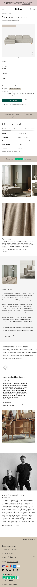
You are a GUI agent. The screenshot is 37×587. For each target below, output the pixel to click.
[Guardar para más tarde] (26, 100)
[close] (34, 3)
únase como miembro (18, 93)
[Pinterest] (14, 570)
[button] (18, 57)
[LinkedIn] (17, 570)
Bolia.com (4, 13)
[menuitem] (3, 9)
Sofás (10, 13)
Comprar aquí (26, 3)
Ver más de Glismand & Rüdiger (10, 525)
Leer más (4, 251)
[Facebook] (3, 570)
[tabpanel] (18, 143)
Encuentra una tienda (12, 561)
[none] (18, 9)
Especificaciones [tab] (6, 128)
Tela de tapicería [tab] (18, 128)
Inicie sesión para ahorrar (19, 92)
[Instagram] (7, 570)
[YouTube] (10, 570)
